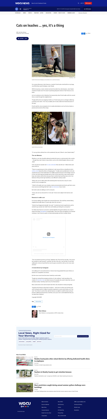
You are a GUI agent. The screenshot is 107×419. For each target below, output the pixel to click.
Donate (89, 3)
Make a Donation (45, 401)
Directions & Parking (78, 404)
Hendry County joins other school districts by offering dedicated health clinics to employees (62, 360)
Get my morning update (83, 336)
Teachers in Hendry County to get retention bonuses (53, 372)
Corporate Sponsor (45, 410)
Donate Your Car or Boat (46, 412)
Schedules (17, 12)
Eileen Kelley (36, 363)
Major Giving (44, 407)
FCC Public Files (61, 410)
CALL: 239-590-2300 (62, 415)
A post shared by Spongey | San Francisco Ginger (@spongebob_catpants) (48, 253)
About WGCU (60, 401)
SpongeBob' (43, 211)
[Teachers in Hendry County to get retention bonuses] (24, 374)
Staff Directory (61, 404)
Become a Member (45, 404)
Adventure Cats (41, 280)
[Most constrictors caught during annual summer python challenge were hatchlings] (24, 387)
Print (89, 33)
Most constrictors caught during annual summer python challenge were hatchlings (59, 386)
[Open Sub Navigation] (21, 12)
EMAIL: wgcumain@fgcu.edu (79, 401)
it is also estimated (51, 164)
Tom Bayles (36, 389)
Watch (30, 12)
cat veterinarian (55, 187)
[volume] (20, 9)
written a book (35, 171)
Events (55, 12)
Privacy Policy (60, 412)
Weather (36, 12)
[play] (17, 9)
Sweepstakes (44, 415)
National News (38, 301)
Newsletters (76, 410)
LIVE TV (82, 3)
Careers (59, 407)
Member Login (71, 12)
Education (48, 12)
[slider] (22, 9)
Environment (36, 383)
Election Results (83, 13)
